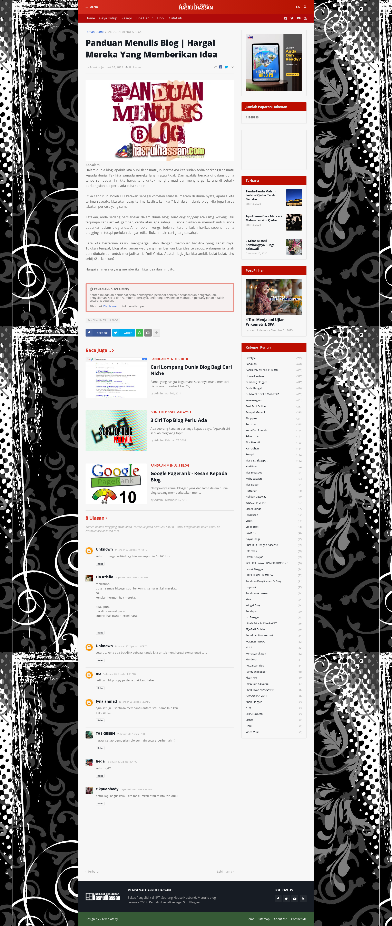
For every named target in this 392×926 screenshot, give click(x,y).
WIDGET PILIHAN (274, 503)
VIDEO (274, 521)
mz (98, 673)
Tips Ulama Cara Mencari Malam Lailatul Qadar (264, 218)
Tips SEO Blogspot (274, 460)
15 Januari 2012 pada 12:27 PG (134, 701)
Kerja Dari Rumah (274, 430)
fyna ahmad (106, 701)
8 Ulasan (135, 67)
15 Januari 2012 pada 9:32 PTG (136, 789)
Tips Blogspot (274, 473)
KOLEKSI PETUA (274, 641)
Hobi (161, 18)
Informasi (274, 551)
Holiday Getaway (274, 497)
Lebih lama (224, 871)
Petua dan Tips (274, 666)
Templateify (110, 919)
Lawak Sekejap (274, 557)
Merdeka (274, 659)
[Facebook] (220, 67)
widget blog (274, 605)
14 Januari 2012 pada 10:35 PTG (131, 577)
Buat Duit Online (274, 406)
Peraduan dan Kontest (274, 635)
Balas (100, 563)
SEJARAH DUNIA (274, 629)
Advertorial (274, 436)
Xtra (274, 599)
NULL (274, 647)
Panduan (274, 364)
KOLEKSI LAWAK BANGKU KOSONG (274, 563)
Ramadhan (274, 448)
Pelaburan (274, 515)
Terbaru (93, 871)
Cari (299, 7)
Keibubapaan (274, 479)
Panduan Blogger (274, 672)
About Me (280, 919)
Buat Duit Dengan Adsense (274, 545)
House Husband (274, 376)
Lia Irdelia (104, 576)
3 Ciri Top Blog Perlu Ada (178, 420)
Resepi (126, 18)
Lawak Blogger (274, 569)
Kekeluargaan (274, 400)
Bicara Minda (274, 509)
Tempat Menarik (274, 412)
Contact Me (299, 919)
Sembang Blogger (274, 382)
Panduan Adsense (274, 593)
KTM (274, 708)
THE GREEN (105, 733)
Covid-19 (274, 533)
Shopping (274, 418)
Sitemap (264, 919)
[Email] (232, 67)
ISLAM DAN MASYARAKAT (274, 623)
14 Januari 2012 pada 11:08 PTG (119, 673)
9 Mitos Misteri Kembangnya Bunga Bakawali (260, 245)
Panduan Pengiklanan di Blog (274, 581)
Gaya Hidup (108, 18)
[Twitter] (226, 67)
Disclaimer (110, 306)
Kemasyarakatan (274, 654)
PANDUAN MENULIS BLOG (124, 32)
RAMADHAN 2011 (274, 696)
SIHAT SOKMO (274, 714)
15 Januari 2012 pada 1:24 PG (122, 761)
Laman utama (95, 32)
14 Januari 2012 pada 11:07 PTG (131, 646)
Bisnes (274, 720)
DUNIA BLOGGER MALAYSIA (171, 412)
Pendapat (274, 611)
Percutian (274, 424)
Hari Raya (274, 466)
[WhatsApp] (139, 333)
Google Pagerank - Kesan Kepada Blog (188, 476)
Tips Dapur (144, 18)
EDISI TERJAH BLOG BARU (274, 575)
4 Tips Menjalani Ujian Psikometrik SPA (265, 322)
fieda (100, 761)
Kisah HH (274, 678)
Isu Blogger (274, 617)
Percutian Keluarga (274, 684)
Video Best (274, 527)
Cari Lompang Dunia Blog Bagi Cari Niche (191, 370)
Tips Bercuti (274, 442)
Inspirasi (274, 587)
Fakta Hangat (274, 388)
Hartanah (274, 491)
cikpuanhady (107, 788)
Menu (93, 7)
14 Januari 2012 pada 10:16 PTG (131, 549)
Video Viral (274, 732)
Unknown (104, 549)
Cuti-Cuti (175, 18)
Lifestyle (274, 358)
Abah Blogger (274, 702)
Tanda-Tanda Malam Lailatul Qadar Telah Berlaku (261, 195)
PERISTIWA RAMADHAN (274, 690)
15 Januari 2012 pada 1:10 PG (132, 733)
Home (90, 18)
